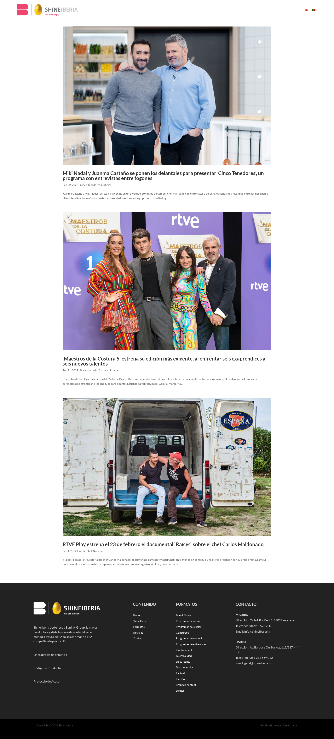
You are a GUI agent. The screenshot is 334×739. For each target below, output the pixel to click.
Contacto (138, 638)
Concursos (182, 632)
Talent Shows (183, 615)
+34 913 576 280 (259, 626)
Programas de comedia (189, 638)
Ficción (180, 679)
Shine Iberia (140, 621)
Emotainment (184, 650)
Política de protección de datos (278, 725)
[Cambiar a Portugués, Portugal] (313, 13)
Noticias (106, 184)
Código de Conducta (47, 668)
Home (136, 615)
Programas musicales (188, 626)
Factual (180, 673)
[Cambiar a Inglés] (306, 13)
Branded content (186, 684)
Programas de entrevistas (191, 644)
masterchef (85, 551)
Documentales (184, 667)
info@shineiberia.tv (257, 631)
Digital (180, 690)
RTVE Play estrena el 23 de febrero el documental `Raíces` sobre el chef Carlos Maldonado (163, 544)
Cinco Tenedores (90, 184)
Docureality (183, 661)
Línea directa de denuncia (50, 654)
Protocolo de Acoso (46, 681)
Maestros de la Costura (94, 370)
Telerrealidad (184, 655)
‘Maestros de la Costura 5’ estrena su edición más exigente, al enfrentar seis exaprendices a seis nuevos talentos (164, 361)
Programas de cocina (188, 621)
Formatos (139, 626)
